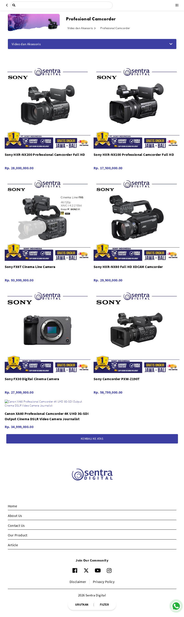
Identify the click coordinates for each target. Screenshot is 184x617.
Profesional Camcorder (115, 28)
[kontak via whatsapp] (176, 606)
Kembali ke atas (92, 439)
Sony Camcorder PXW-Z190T (117, 379)
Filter (104, 604)
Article (13, 545)
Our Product (17, 535)
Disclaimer (78, 581)
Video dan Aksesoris (81, 28)
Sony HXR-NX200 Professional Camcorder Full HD (45, 154)
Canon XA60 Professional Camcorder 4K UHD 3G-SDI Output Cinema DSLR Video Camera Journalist (47, 416)
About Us (15, 515)
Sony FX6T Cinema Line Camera (30, 266)
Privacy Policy (104, 581)
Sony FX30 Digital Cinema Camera (32, 379)
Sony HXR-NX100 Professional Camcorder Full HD (134, 154)
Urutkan (81, 604)
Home (12, 506)
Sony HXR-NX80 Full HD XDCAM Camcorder (128, 266)
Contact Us (16, 525)
